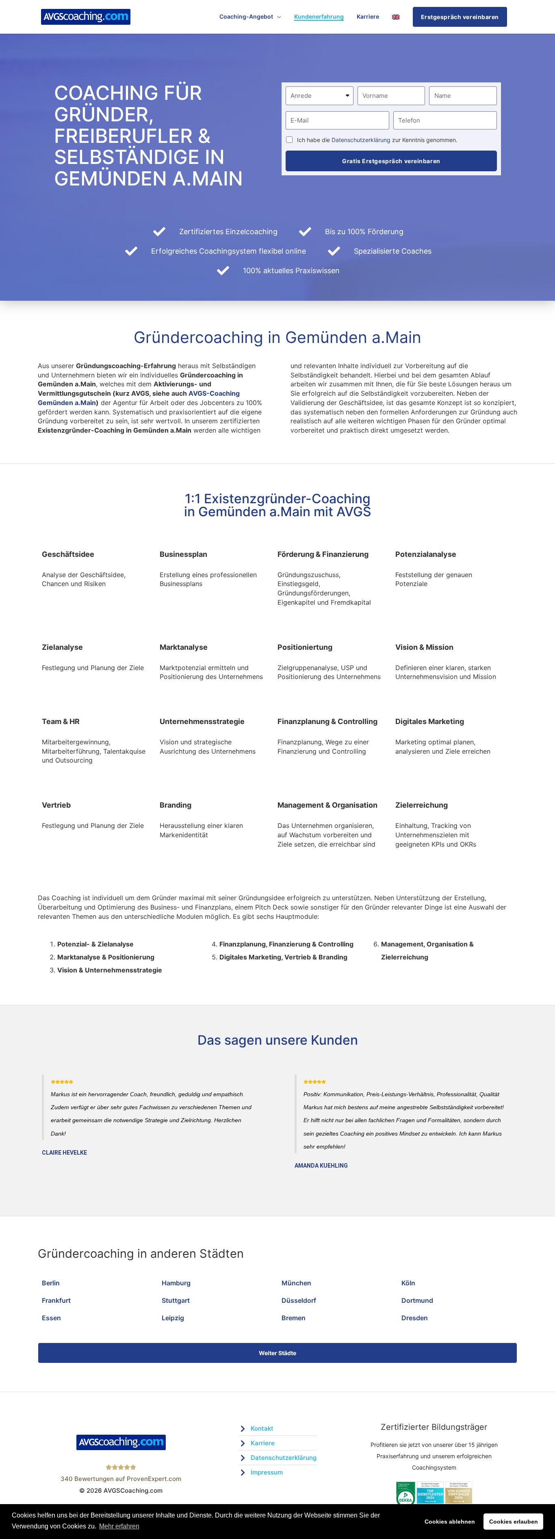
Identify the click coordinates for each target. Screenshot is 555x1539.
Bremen (294, 1318)
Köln (408, 1283)
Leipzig (173, 1318)
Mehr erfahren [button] (119, 1526)
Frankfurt (56, 1300)
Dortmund (417, 1300)
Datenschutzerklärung (361, 139)
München (296, 1283)
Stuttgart (176, 1300)
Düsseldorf (299, 1300)
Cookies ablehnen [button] (450, 1521)
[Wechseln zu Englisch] (396, 16)
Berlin (51, 1283)
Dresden (414, 1318)
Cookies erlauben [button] (513, 1521)
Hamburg (176, 1283)
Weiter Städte (277, 1352)
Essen (51, 1318)
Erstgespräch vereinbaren (460, 16)
